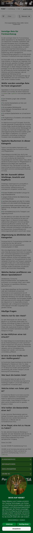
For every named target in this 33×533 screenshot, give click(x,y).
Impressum (22, 519)
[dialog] (16, 266)
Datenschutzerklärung (13, 519)
